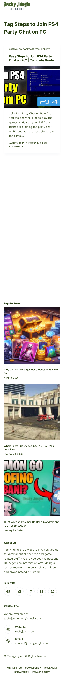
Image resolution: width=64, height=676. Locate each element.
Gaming (13, 49)
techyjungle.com (25, 631)
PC (20, 49)
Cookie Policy (33, 667)
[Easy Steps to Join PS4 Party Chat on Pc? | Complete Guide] (32, 87)
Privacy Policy (41, 672)
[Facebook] (8, 591)
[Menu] (58, 5)
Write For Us (14, 667)
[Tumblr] (41, 591)
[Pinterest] (52, 591)
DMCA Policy (21, 672)
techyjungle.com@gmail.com (22, 618)
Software (28, 49)
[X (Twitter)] (19, 591)
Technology (42, 49)
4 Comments (16, 146)
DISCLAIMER (50, 667)
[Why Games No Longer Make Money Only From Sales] (32, 335)
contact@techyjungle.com (32, 643)
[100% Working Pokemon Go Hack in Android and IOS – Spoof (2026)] (32, 488)
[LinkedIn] (30, 591)
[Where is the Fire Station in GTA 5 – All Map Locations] (32, 412)
